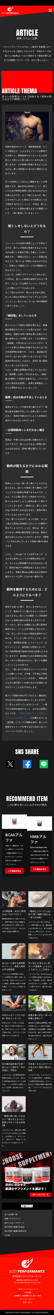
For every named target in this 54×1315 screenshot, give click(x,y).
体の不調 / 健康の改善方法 (15, 1231)
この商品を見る (14, 871)
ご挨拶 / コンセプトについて (27, 1289)
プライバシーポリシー (27, 1299)
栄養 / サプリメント (13, 1219)
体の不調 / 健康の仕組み (15, 1227)
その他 (7, 1235)
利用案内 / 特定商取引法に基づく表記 (27, 1295)
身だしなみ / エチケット (15, 1223)
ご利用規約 (27, 1292)
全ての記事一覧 (11, 1214)
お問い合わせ (27, 1302)
